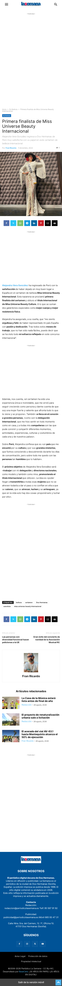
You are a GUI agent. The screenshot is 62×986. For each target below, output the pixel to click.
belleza (19, 602)
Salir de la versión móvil (31, 982)
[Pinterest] (41, 223)
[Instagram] (27, 944)
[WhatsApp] (20, 223)
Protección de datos (37, 956)
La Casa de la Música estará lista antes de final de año (39, 699)
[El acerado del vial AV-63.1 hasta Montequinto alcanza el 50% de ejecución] (10, 736)
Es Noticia (13, 109)
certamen (29, 602)
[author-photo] (31, 672)
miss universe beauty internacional (27, 606)
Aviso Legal (20, 956)
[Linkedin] (34, 223)
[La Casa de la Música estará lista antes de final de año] (10, 703)
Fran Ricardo (11, 148)
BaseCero (23, 971)
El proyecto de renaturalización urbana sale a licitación (40, 716)
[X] (13, 223)
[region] (31, 63)
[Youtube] (43, 944)
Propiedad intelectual (31, 961)
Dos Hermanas (41, 602)
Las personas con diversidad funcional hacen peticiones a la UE (15, 640)
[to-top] (58, 981)
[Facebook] (6, 223)
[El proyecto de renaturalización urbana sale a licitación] (10, 719)
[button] (6, 4)
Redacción (27, 704)
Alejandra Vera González (15, 285)
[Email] (48, 223)
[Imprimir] (55, 223)
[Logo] (31, 862)
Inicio (4, 109)
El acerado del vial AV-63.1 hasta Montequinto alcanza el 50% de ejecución (40, 734)
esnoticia (7, 606)
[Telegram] (27, 223)
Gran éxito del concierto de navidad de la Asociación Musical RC (46, 640)
